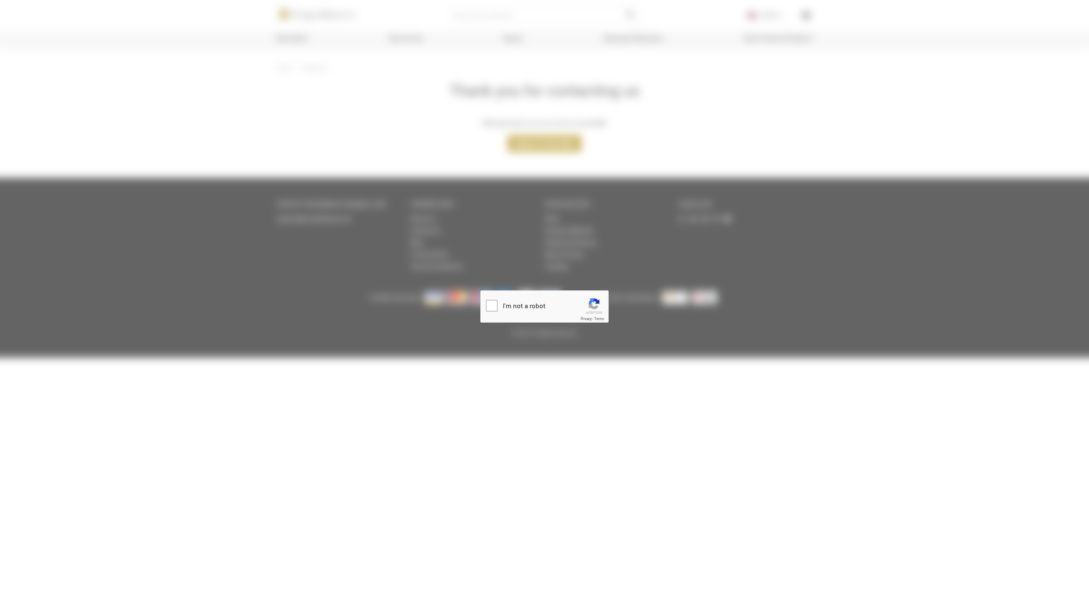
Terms (599, 319)
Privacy (586, 319)
